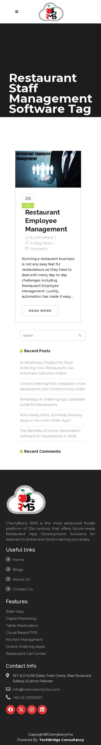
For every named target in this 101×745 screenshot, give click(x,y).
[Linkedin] (42, 709)
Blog (37, 243)
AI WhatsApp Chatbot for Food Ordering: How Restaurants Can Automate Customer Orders (47, 367)
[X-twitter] (21, 709)
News (47, 243)
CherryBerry (44, 237)
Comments (38, 249)
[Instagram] (31, 709)
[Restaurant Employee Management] (48, 169)
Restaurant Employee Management (46, 220)
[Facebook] (10, 709)
